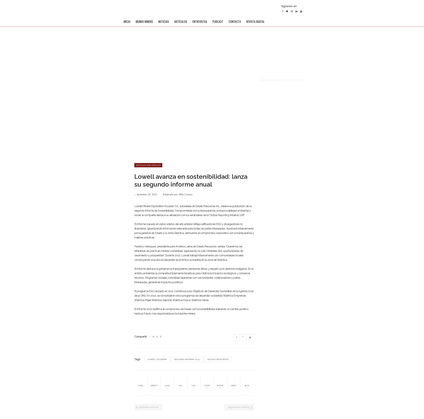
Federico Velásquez (145, 246)
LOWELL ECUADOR (157, 359)
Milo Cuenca (185, 194)
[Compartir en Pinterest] (161, 336)
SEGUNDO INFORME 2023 (187, 359)
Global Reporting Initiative (224, 215)
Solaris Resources (218, 359)
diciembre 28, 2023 (146, 194)
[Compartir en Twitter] (153, 336)
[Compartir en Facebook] (150, 336)
